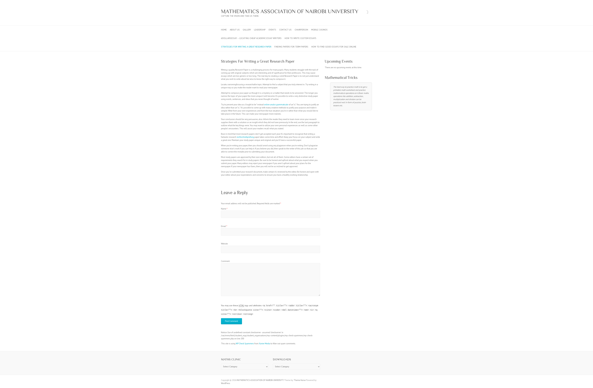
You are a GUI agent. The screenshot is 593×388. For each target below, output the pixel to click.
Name (224, 208)
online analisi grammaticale (276, 104)
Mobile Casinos (319, 29)
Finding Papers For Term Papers (291, 46)
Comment (225, 261)
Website (224, 243)
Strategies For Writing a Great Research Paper (246, 46)
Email (224, 226)
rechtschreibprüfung (245, 137)
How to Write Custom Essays (300, 38)
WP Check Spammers (245, 343)
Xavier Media (264, 343)
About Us (235, 29)
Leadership (260, 29)
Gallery (247, 29)
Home (224, 29)
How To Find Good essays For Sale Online (333, 46)
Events (272, 29)
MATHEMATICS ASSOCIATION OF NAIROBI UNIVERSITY (289, 11)
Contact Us (285, 29)
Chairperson (301, 29)
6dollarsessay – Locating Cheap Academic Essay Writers (251, 38)
